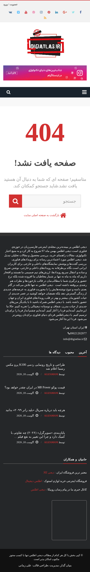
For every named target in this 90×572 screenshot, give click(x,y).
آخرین (83, 352)
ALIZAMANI (51, 374)
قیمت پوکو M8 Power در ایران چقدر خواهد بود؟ (58, 103)
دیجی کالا (48, 472)
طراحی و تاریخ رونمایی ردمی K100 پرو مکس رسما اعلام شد (51, 99)
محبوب (69, 352)
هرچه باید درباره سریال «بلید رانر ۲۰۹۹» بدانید (35, 410)
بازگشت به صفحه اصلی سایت (41, 215)
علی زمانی (25, 565)
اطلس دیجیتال (33, 481)
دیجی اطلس (38, 489)
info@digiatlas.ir (73, 339)
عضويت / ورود (10, 4)
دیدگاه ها (54, 352)
